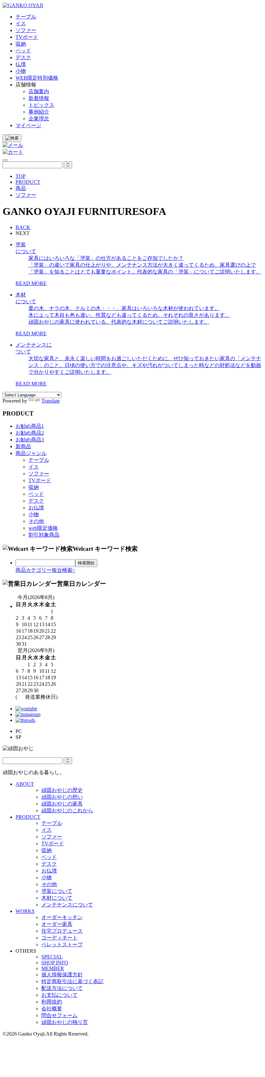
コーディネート (59, 937)
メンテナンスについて (67, 904)
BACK (23, 227)
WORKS (25, 911)
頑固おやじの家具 (62, 803)
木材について (56, 898)
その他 (36, 521)
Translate (50, 401)
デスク (36, 501)
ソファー (38, 473)
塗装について (56, 891)
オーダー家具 (56, 924)
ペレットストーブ (62, 944)
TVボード (39, 480)
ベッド (36, 494)
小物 (33, 514)
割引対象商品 (43, 535)
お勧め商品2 (30, 433)
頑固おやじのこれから (67, 810)
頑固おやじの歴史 (62, 790)
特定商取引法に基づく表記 (72, 981)
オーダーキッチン (62, 917)
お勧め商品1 (30, 426)
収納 (33, 487)
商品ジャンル (31, 453)
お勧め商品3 (30, 439)
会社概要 (51, 1008)
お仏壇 (36, 507)
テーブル (38, 460)
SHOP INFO (54, 962)
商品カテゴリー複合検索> (45, 570)
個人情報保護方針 (62, 974)
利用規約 (51, 1002)
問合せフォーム (59, 1015)
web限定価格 (43, 528)
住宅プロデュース (62, 931)
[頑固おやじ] (23, 5)
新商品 (23, 446)
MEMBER (52, 968)
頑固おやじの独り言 (64, 1022)
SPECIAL (52, 957)
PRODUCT (28, 817)
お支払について (59, 995)
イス (33, 467)
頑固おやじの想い (62, 797)
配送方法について (62, 988)
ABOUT (25, 784)
